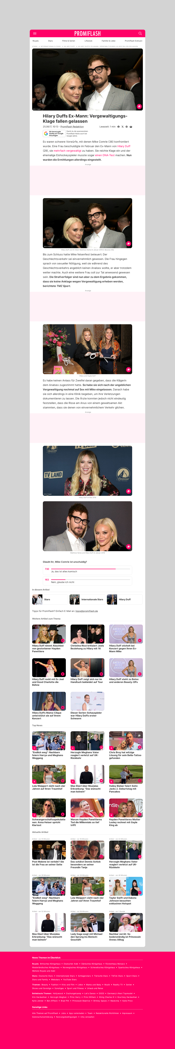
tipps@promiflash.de (86, 611)
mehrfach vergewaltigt (67, 150)
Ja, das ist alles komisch (64, 571)
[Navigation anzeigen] (34, 33)
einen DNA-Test (105, 155)
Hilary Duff (123, 146)
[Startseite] (87, 33)
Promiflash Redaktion (72, 126)
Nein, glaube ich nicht (62, 582)
